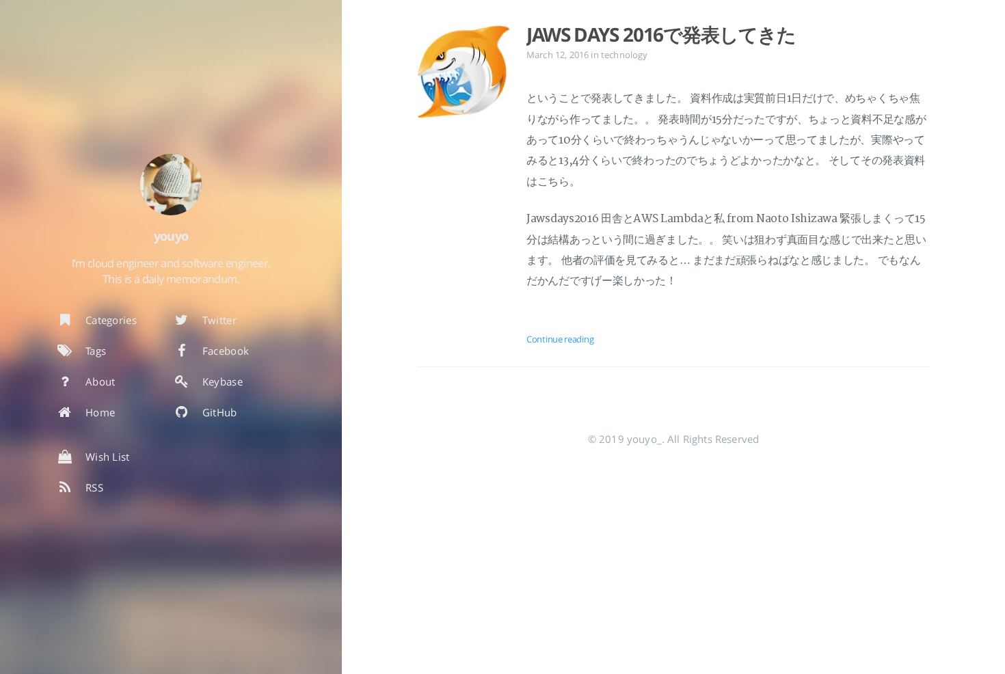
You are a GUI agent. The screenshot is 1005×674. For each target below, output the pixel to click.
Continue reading (559, 339)
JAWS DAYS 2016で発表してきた (660, 34)
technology (624, 55)
